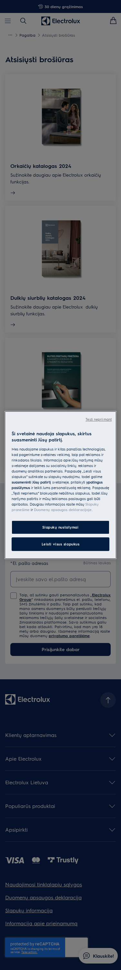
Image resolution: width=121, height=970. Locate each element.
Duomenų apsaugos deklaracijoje (63, 509)
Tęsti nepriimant (99, 419)
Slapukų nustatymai (60, 527)
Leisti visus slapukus (61, 544)
